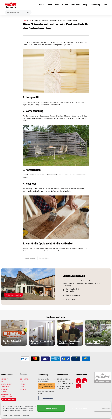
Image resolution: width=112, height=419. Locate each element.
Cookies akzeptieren (51, 408)
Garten (65, 4)
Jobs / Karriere (24, 379)
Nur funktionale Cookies (79, 408)
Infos (105, 4)
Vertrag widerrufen (8, 399)
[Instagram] (84, 380)
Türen (49, 4)
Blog (30, 20)
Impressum (26, 415)
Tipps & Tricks (44, 258)
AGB (2, 381)
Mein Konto (4, 379)
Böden (41, 4)
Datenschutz (18, 415)
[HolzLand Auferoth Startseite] (10, 4)
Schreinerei (75, 4)
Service (22, 384)
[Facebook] (78, 380)
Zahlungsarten (6, 394)
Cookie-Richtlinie (8, 415)
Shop (85, 4)
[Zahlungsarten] (25, 358)
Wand (57, 4)
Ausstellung (95, 4)
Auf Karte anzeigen (14, 295)
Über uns (23, 389)
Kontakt (22, 386)
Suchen (28, 12)
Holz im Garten (30, 258)
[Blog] (78, 386)
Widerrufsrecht (6, 384)
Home (25, 20)
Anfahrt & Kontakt (47, 398)
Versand (4, 391)
